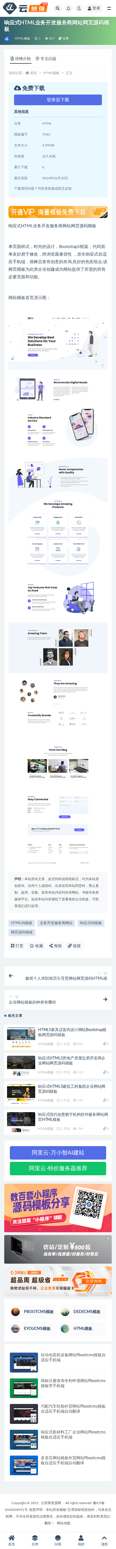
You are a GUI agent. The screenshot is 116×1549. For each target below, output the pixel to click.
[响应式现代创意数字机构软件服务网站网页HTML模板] (21, 1122)
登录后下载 (58, 100)
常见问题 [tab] (48, 59)
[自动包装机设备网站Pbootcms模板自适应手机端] (24, 1363)
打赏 (18, 946)
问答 (58, 1544)
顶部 (104, 1544)
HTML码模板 (21, 923)
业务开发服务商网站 (56, 923)
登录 (96, 8)
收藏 (38, 946)
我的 (81, 1544)
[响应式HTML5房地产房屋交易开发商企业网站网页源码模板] (21, 1066)
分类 (35, 1544)
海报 (57, 946)
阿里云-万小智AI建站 (58, 1153)
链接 (76, 946)
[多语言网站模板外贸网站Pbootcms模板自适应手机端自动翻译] (24, 1465)
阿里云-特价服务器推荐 (58, 1168)
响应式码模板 (91, 923)
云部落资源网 (51, 1503)
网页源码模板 (22, 932)
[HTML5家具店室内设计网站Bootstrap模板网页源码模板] (21, 1037)
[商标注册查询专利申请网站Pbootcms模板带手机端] (24, 1388)
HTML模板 (22, 38)
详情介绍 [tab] (23, 59)
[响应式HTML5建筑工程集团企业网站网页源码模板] (21, 1094)
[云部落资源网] (7, 39)
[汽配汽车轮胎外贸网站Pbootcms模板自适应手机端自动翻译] (24, 1414)
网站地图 (63, 1523)
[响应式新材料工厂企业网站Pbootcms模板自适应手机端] (24, 1440)
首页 (33, 73)
